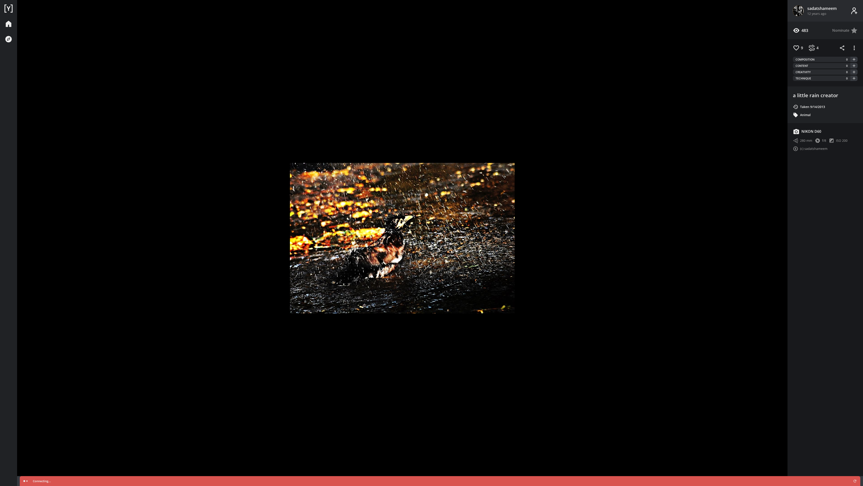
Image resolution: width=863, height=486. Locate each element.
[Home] (8, 8)
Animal (805, 115)
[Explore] (8, 39)
